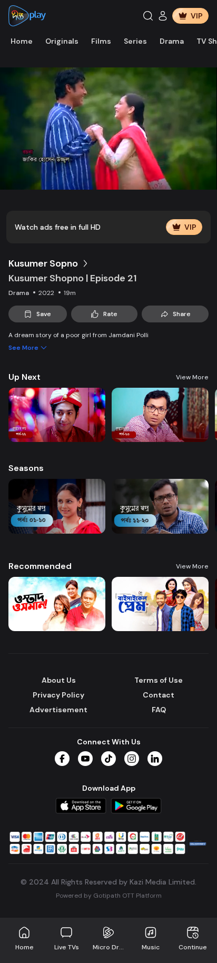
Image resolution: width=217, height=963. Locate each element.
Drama (172, 41)
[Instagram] (131, 758)
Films (101, 41)
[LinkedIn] (154, 758)
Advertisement (58, 709)
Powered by (109, 895)
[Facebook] (62, 758)
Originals (61, 41)
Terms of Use (158, 680)
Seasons (26, 468)
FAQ (159, 709)
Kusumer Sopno (43, 263)
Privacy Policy (58, 695)
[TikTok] (108, 758)
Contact (158, 695)
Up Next (24, 376)
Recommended (40, 566)
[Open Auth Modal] (162, 16)
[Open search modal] (148, 16)
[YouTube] (85, 758)
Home (22, 41)
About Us (59, 680)
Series (135, 41)
